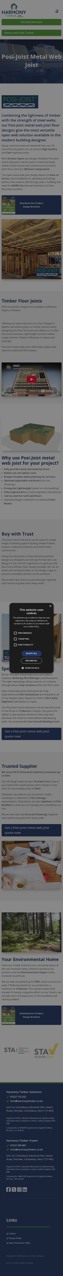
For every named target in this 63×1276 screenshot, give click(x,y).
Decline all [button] (31, 660)
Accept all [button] (31, 653)
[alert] (31, 638)
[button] (31, 667)
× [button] (50, 606)
